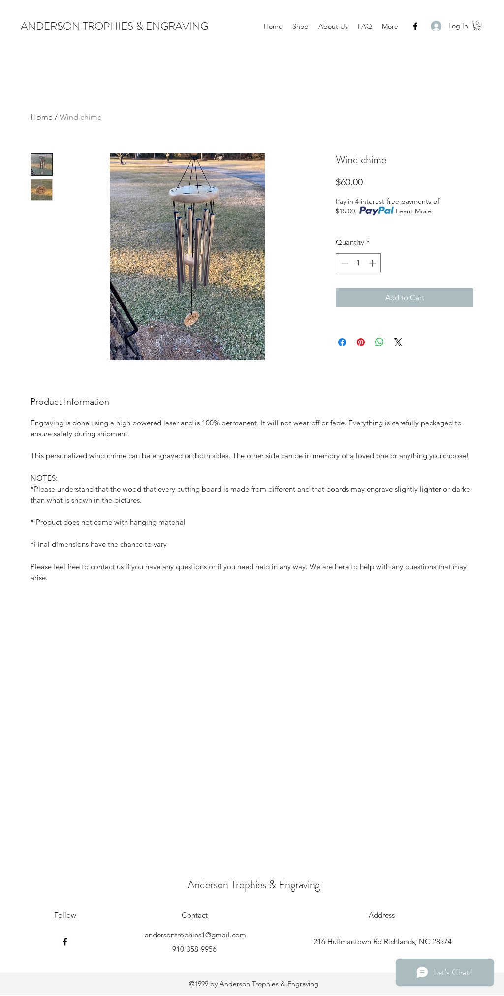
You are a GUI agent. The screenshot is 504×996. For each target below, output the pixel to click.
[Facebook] (415, 26)
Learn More (413, 211)
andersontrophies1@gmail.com (195, 934)
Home (42, 116)
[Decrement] (343, 263)
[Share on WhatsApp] (379, 342)
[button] (477, 25)
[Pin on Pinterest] (361, 342)
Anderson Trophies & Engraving (254, 884)
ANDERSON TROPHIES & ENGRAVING (114, 25)
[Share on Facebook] (342, 342)
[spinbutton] (358, 263)
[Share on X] (398, 342)
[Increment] (373, 263)
